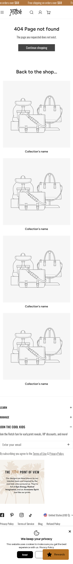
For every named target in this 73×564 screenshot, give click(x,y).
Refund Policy (53, 524)
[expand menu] (2, 12)
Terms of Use (40, 453)
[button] (48, 12)
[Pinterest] (12, 515)
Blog (40, 524)
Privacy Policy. (56, 453)
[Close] (70, 531)
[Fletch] (15, 12)
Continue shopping (36, 47)
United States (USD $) (59, 515)
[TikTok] (31, 515)
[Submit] (68, 444)
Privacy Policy (7, 524)
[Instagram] (21, 515)
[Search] (31, 12)
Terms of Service (26, 524)
